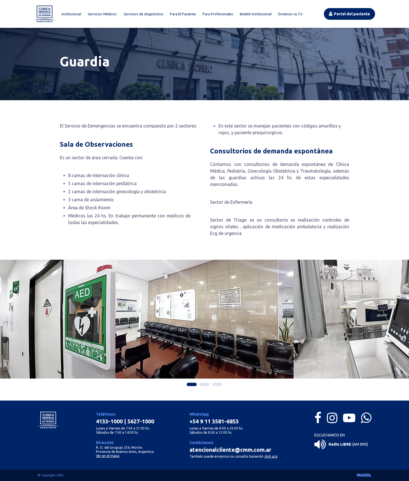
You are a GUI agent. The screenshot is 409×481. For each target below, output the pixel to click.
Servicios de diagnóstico (143, 14)
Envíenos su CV (290, 14)
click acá (270, 456)
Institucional (71, 14)
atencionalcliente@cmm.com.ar (230, 449)
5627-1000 (140, 421)
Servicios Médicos (102, 14)
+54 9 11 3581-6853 (214, 421)
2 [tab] (204, 384)
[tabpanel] (204, 319)
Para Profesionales (218, 14)
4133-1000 (109, 421)
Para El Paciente (183, 14)
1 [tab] (192, 384)
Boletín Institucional (256, 14)
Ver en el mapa (107, 456)
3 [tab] (217, 384)
